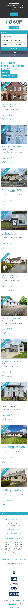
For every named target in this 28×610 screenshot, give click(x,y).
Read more (14, 9)
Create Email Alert (9, 76)
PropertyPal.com (14, 605)
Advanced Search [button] (13, 56)
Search (14, 48)
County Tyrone (7, 36)
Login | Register (14, 607)
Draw (14, 52)
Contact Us (14, 27)
